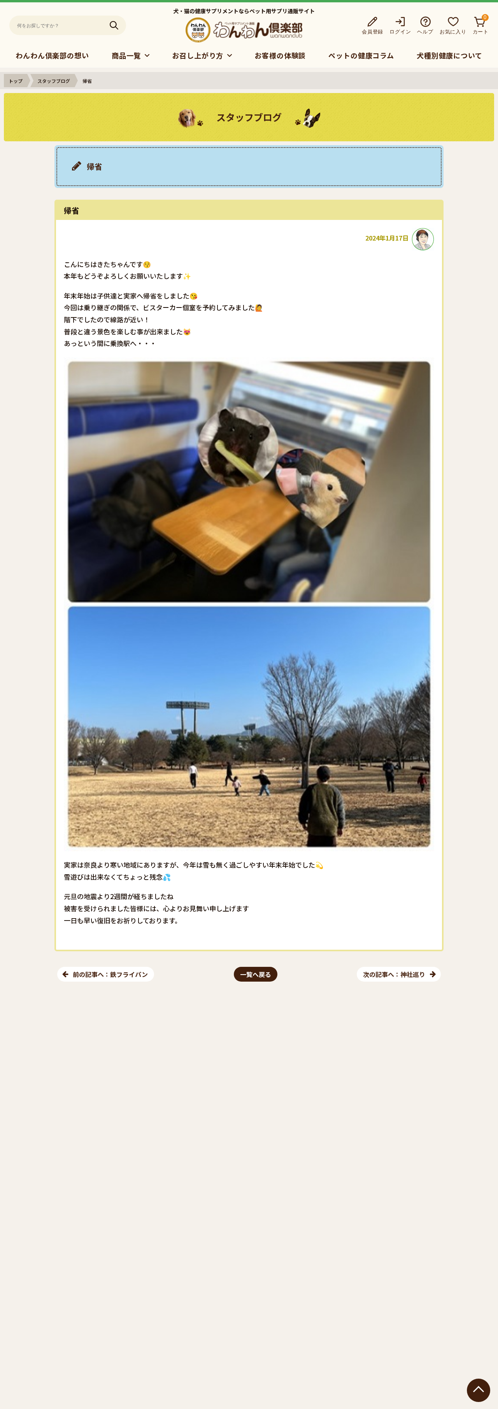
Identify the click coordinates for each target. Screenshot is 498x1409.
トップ (16, 80)
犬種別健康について (449, 55)
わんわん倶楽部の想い (52, 55)
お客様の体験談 (280, 55)
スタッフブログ (53, 80)
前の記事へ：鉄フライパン (110, 974)
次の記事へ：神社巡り (394, 974)
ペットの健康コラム (361, 55)
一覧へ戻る (255, 974)
